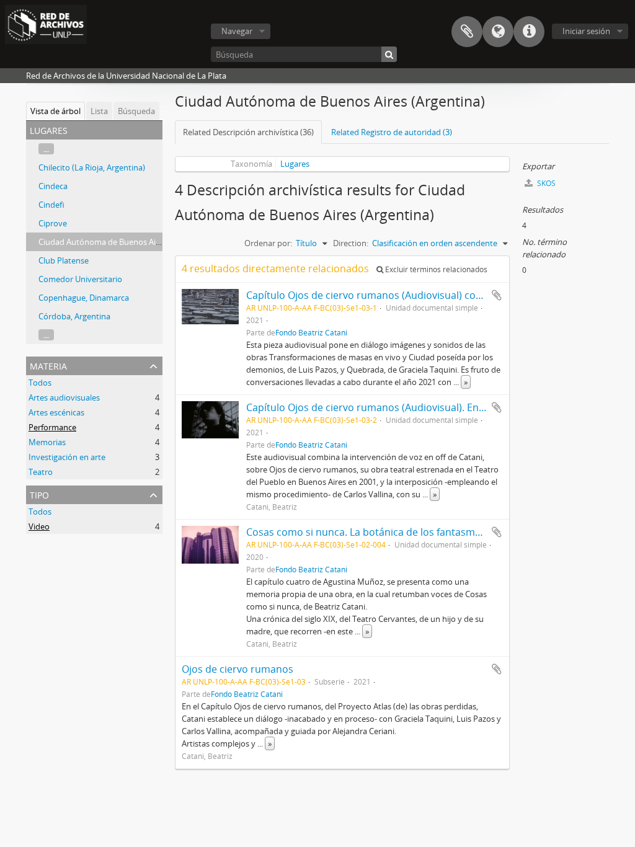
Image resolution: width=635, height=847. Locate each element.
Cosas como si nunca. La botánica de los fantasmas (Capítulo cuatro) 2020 (419, 532)
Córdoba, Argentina (74, 316)
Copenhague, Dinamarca (83, 297)
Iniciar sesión (586, 31)
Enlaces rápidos (528, 31)
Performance (52, 427)
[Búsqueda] (389, 54)
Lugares (294, 163)
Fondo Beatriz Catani (311, 332)
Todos (40, 382)
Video (39, 526)
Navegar (236, 31)
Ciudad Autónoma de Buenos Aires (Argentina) (124, 241)
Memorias (47, 442)
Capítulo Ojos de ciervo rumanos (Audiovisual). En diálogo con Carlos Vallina (424, 407)
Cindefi (51, 204)
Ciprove (52, 223)
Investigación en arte (67, 457)
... (46, 148)
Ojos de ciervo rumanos (237, 669)
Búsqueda (136, 111)
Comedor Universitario (80, 279)
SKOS (545, 183)
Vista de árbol (55, 111)
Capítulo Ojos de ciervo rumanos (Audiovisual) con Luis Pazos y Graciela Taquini (432, 295)
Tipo (39, 494)
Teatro (41, 471)
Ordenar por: (268, 243)
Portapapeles (466, 31)
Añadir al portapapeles (497, 295)
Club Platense (63, 260)
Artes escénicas (56, 412)
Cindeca (53, 186)
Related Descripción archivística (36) (248, 132)
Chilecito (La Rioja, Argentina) (91, 167)
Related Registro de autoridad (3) (391, 132)
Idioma (497, 31)
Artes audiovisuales (64, 397)
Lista (99, 111)
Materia (48, 365)
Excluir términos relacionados (435, 269)
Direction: (350, 243)
